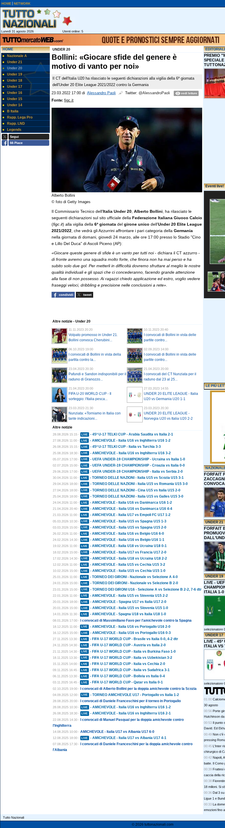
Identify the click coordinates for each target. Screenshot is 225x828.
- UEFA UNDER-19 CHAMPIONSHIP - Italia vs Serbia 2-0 (132, 471)
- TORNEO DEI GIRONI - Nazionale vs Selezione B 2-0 (129, 583)
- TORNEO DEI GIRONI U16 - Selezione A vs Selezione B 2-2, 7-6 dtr (141, 589)
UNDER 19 (214, 576)
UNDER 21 (214, 522)
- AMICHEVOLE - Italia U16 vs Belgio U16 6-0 (122, 534)
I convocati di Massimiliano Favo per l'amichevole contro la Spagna (136, 620)
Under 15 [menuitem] (14, 99)
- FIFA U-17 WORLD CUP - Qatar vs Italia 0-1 (122, 682)
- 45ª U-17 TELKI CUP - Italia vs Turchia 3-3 (121, 447)
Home (8, 49)
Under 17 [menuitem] (14, 87)
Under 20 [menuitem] (14, 68)
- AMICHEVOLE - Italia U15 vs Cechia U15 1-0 (123, 571)
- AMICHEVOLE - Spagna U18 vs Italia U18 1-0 (123, 614)
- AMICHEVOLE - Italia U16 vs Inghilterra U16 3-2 (126, 453)
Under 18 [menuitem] (14, 80)
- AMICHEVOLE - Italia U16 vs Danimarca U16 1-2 (126, 502)
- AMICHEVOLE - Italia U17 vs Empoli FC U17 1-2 (126, 515)
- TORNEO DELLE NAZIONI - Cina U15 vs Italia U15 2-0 (130, 490)
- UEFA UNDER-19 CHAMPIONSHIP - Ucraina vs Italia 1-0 (133, 459)
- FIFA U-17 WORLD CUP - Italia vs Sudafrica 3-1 (125, 670)
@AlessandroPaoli (154, 93)
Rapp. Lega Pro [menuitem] (20, 117)
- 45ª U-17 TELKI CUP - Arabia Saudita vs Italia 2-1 (127, 434)
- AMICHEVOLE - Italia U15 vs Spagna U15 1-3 (123, 521)
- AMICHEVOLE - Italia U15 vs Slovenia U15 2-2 (124, 596)
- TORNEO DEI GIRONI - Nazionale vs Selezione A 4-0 (129, 577)
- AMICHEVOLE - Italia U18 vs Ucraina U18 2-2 (124, 558)
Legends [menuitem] (14, 130)
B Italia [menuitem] (12, 111)
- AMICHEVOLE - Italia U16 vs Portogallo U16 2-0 (126, 627)
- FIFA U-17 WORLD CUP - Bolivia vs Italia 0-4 (123, 676)
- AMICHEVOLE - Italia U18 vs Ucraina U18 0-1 (124, 546)
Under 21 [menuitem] (14, 62)
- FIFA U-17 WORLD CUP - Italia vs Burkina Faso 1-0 (128, 651)
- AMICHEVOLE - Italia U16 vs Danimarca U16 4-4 (126, 509)
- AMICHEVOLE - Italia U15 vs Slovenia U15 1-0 (124, 608)
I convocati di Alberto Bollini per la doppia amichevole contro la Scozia (138, 689)
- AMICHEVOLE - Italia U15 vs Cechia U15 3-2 (123, 565)
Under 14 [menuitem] (14, 105)
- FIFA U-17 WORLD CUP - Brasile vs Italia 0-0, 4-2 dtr (129, 639)
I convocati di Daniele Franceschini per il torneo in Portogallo (130, 701)
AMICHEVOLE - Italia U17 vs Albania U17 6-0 (117, 732)
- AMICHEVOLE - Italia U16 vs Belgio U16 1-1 (122, 540)
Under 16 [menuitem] (14, 93)
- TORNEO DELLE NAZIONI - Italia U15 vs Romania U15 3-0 (134, 484)
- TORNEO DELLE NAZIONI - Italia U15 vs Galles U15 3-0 (132, 496)
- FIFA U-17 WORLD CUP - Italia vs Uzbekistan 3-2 (126, 658)
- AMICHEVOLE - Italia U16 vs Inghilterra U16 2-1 (126, 713)
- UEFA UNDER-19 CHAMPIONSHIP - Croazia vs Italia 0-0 (133, 465)
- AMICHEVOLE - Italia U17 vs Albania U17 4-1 (123, 738)
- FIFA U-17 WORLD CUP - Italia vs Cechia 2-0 (123, 664)
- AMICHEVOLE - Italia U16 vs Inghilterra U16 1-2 (126, 440)
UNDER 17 (214, 635)
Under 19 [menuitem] (14, 74)
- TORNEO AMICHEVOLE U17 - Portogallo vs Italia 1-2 (130, 695)
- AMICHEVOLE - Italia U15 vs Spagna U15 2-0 (123, 527)
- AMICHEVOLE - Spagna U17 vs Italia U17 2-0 (123, 602)
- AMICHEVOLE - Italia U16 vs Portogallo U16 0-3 (126, 633)
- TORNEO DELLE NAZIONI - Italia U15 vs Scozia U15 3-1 (132, 478)
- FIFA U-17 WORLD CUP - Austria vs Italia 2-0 (123, 645)
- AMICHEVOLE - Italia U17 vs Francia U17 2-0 (123, 552)
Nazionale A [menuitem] (17, 56)
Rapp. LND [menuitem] (16, 123)
